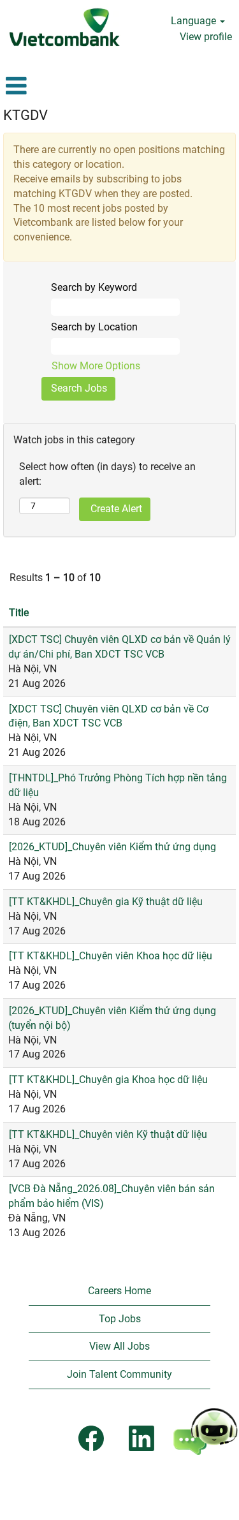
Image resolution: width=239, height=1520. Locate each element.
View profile (206, 37)
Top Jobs (120, 1319)
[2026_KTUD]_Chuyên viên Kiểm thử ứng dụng (112, 847)
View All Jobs (119, 1346)
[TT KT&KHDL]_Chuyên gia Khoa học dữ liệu (108, 1080)
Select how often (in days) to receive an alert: (107, 474)
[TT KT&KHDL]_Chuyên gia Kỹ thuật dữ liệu (106, 902)
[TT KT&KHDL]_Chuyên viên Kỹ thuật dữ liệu (108, 1134)
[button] (40, 86)
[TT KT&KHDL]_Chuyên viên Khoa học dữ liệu (110, 956)
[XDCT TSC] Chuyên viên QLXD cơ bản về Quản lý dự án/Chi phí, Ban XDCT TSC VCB (119, 646)
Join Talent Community (119, 1374)
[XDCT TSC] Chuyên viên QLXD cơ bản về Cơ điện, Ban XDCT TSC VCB (108, 716)
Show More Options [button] (96, 366)
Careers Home (119, 1291)
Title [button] (19, 613)
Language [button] (195, 21)
